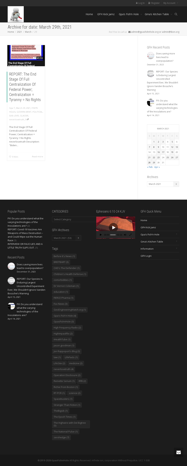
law (57, 357)
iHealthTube (62, 339)
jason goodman (64, 345)
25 (168, 157)
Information (147, 248)
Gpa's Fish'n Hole (65, 315)
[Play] (101, 235)
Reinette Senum (64, 381)
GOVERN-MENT (24, 111)
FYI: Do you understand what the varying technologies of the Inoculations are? (25, 222)
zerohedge (61, 437)
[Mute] (125, 235)
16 (158, 152)
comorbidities (63, 280)
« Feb (150, 167)
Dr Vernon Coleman (66, 286)
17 (163, 152)
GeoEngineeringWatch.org (70, 309)
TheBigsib (61, 410)
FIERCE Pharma (63, 297)
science (74, 393)
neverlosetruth (16, 119)
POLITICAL (38, 111)
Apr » (157, 167)
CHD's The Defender (66, 268)
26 (172, 157)
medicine (75, 363)
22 (154, 157)
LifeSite (59, 363)
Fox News (60, 303)
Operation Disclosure (67, 375)
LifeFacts (71, 357)
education (61, 291)
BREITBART (61, 262)
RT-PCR (59, 393)
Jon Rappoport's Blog (67, 351)
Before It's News (64, 256)
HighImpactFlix (63, 333)
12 (172, 147)
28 (149, 162)
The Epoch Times (64, 416)
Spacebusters (63, 398)
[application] (115, 227)
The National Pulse (66, 431)
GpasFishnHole (64, 321)
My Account (169, 3)
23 (158, 157)
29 (154, 162)
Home (89, 14)
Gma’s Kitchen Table (157, 14)
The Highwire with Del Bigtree (70, 424)
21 (149, 157)
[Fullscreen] (130, 235)
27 (177, 157)
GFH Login (146, 255)
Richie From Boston (66, 387)
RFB (82, 381)
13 (177, 147)
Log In (141, 3)
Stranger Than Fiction (67, 405)
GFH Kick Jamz (106, 14)
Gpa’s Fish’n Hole (129, 14)
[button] (113, 227)
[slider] (113, 234)
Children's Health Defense (70, 274)
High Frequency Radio (67, 327)
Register (155, 3)
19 (172, 152)
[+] (26, 55)
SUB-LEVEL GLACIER (18, 115)
